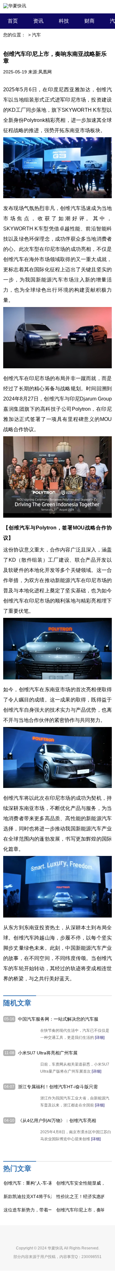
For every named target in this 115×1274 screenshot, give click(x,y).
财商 (89, 21)
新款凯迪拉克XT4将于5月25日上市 (38, 1196)
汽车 (36, 34)
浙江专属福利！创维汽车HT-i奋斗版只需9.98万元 (58, 1087)
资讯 (38, 21)
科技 (64, 21)
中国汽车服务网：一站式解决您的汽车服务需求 (58, 1019)
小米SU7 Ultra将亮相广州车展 (48, 1052)
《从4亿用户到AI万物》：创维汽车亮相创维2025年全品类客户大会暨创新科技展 (57, 1121)
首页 (13, 21)
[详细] (99, 1037)
